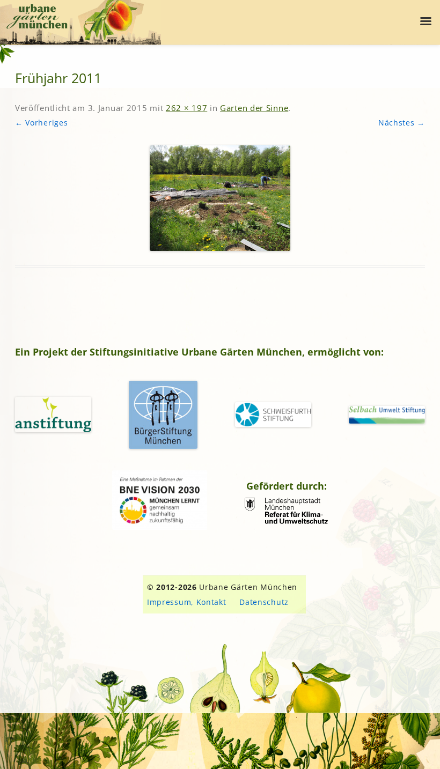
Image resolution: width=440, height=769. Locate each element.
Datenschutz (264, 602)
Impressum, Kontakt (186, 602)
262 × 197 (186, 107)
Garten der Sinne (254, 107)
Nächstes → (401, 122)
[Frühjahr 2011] (220, 198)
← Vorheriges (41, 122)
